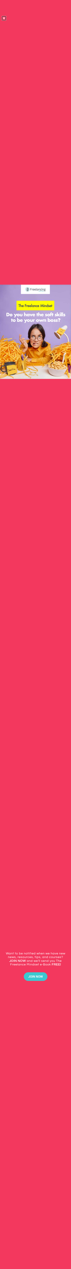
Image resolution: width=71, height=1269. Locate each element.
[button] (4, 18)
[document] (35, 634)
